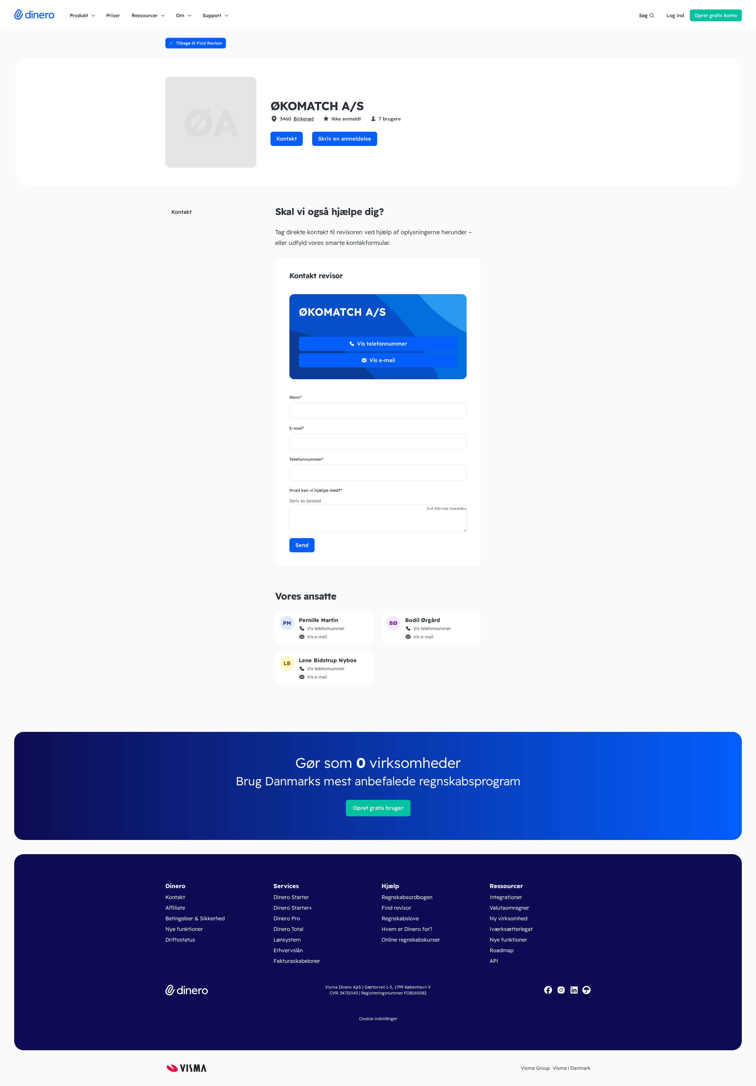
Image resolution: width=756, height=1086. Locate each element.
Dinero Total (288, 929)
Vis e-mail (382, 360)
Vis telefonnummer (382, 343)
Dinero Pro (286, 918)
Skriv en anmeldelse (344, 138)
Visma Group (535, 1068)
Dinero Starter (291, 897)
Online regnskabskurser (411, 939)
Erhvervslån (288, 950)
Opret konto (716, 15)
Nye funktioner (184, 929)
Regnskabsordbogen (407, 897)
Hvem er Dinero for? (407, 929)
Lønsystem (287, 939)
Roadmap (502, 950)
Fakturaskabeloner (296, 961)
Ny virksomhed (508, 918)
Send (302, 545)
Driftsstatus (180, 939)
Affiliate (175, 907)
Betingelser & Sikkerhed (195, 918)
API (494, 961)
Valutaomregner (509, 907)
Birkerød (304, 119)
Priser (113, 15)
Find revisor (396, 907)
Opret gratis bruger (378, 808)
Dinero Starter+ (292, 907)
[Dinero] (34, 15)
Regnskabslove (400, 918)
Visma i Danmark (572, 1068)
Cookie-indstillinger (378, 1018)
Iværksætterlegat (511, 929)
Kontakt (286, 138)
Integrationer (506, 897)
